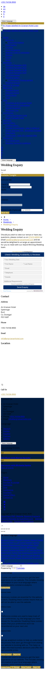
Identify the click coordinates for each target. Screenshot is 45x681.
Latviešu (4, 545)
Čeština (23, 547)
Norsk (39, 550)
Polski (13, 555)
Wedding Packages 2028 (16, 70)
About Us (10, 40)
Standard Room (12, 90)
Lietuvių (35, 542)
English (6, 431)
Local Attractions (13, 50)
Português (5, 555)
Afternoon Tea (12, 110)
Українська (27, 552)
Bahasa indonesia (16, 550)
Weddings (7, 62)
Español (6, 433)
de (4, 6)
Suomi (22, 542)
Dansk (40, 540)
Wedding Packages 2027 (16, 67)
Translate (20, 568)
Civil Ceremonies (13, 75)
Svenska (4, 558)
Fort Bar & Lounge (11, 85)
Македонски (14, 545)
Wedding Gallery (13, 77)
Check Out (5, 187)
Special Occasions (13, 108)
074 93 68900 (34, 237)
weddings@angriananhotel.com (19, 239)
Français (6, 436)
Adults (3, 189)
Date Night (10, 133)
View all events (7, 468)
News (8, 60)
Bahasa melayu (27, 545)
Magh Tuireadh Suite (15, 118)
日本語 (35, 552)
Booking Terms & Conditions (18, 143)
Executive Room (12, 93)
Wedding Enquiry (13, 82)
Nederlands (6, 552)
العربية (16, 542)
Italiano (6, 438)
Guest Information (16, 42)
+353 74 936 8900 (8, 2)
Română (36, 555)
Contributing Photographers (20, 80)
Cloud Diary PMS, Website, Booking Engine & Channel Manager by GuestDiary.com (20, 517)
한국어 (41, 552)
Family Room (11, 95)
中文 (3, 560)
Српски (12, 558)
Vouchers (7, 120)
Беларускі (15, 547)
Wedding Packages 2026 (16, 65)
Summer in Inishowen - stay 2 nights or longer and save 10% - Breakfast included (23, 129)
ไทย (19, 552)
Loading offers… (13, 125)
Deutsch (6, 428)
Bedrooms (8, 88)
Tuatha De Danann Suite (16, 115)
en (4, 9)
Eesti (11, 542)
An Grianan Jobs (13, 140)
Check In (4, 184)
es (4, 11)
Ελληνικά (5, 542)
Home (6, 37)
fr (4, 14)
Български (5, 547)
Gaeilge (29, 542)
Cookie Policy (6, 521)
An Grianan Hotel (17, 251)
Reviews (9, 55)
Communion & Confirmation (18, 105)
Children (4, 200)
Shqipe (18, 558)
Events (8, 57)
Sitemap (38, 519)
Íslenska (33, 550)
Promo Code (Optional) (11, 210)
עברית (26, 550)
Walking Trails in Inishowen (18, 52)
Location (9, 47)
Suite (8, 98)
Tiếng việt (20, 555)
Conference (8, 113)
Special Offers (9, 123)
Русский (28, 555)
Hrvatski (4, 550)
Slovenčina (37, 558)
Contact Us (8, 138)
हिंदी (28, 547)
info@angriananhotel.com (12, 338)
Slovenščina (27, 558)
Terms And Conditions (24, 521)
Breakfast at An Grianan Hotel (19, 103)
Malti (36, 545)
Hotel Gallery (11, 45)
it (3, 16)
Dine (5, 100)
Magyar (33, 547)
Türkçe (14, 552)
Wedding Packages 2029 (16, 72)
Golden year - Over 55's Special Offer (21, 135)
